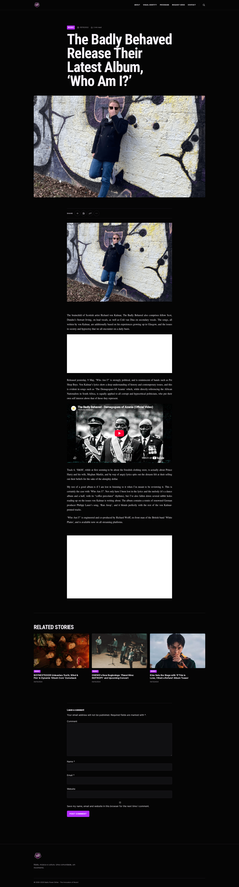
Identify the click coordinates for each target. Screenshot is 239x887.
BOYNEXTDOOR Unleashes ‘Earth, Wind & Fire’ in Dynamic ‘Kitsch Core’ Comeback (56, 676)
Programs (164, 5)
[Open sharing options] (77, 213)
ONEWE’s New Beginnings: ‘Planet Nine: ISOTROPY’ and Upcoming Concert (113, 676)
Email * (70, 775)
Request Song (178, 5)
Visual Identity (150, 5)
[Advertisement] (119, 353)
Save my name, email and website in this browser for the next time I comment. (108, 806)
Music (71, 27)
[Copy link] (90, 213)
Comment (72, 721)
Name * (71, 761)
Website (71, 788)
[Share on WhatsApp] (84, 213)
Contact (192, 5)
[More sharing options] (96, 213)
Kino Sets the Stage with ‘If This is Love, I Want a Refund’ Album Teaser (169, 676)
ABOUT (137, 5)
